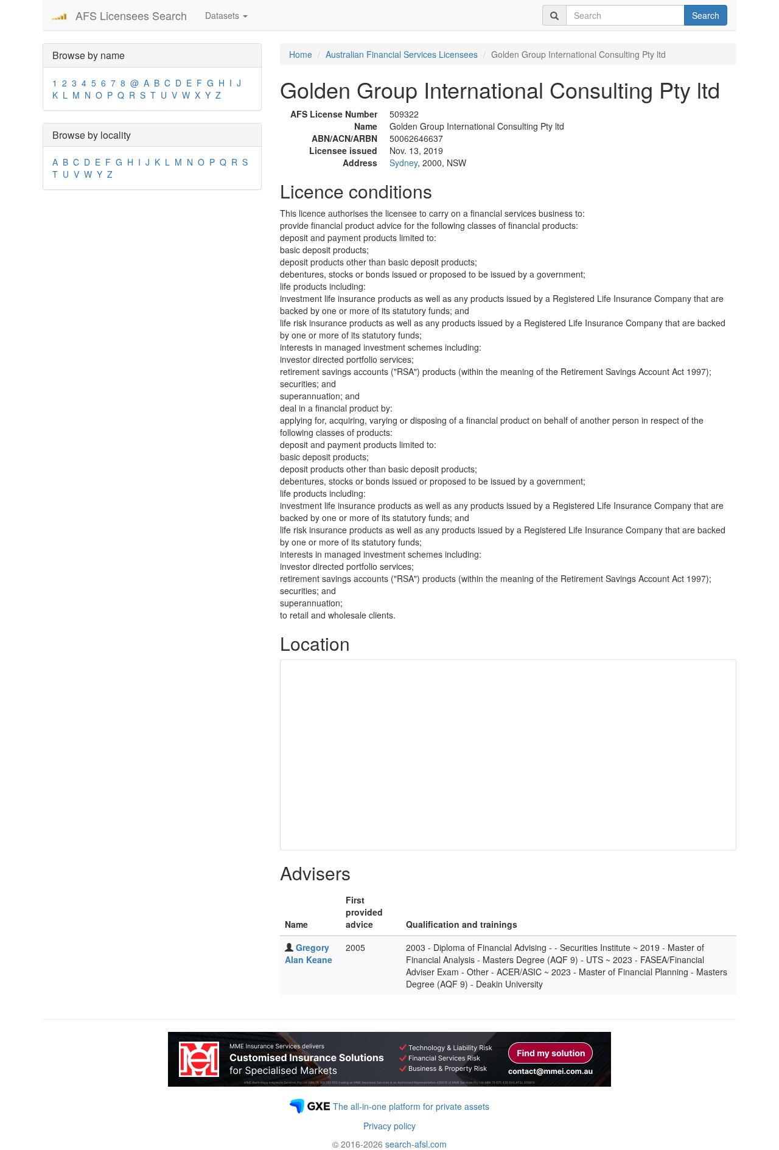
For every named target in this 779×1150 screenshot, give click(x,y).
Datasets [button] (223, 15)
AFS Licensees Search (131, 15)
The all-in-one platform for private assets (411, 1106)
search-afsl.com (416, 1144)
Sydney (403, 162)
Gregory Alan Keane (308, 953)
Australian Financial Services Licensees (402, 54)
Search (705, 15)
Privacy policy (389, 1126)
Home (300, 54)
